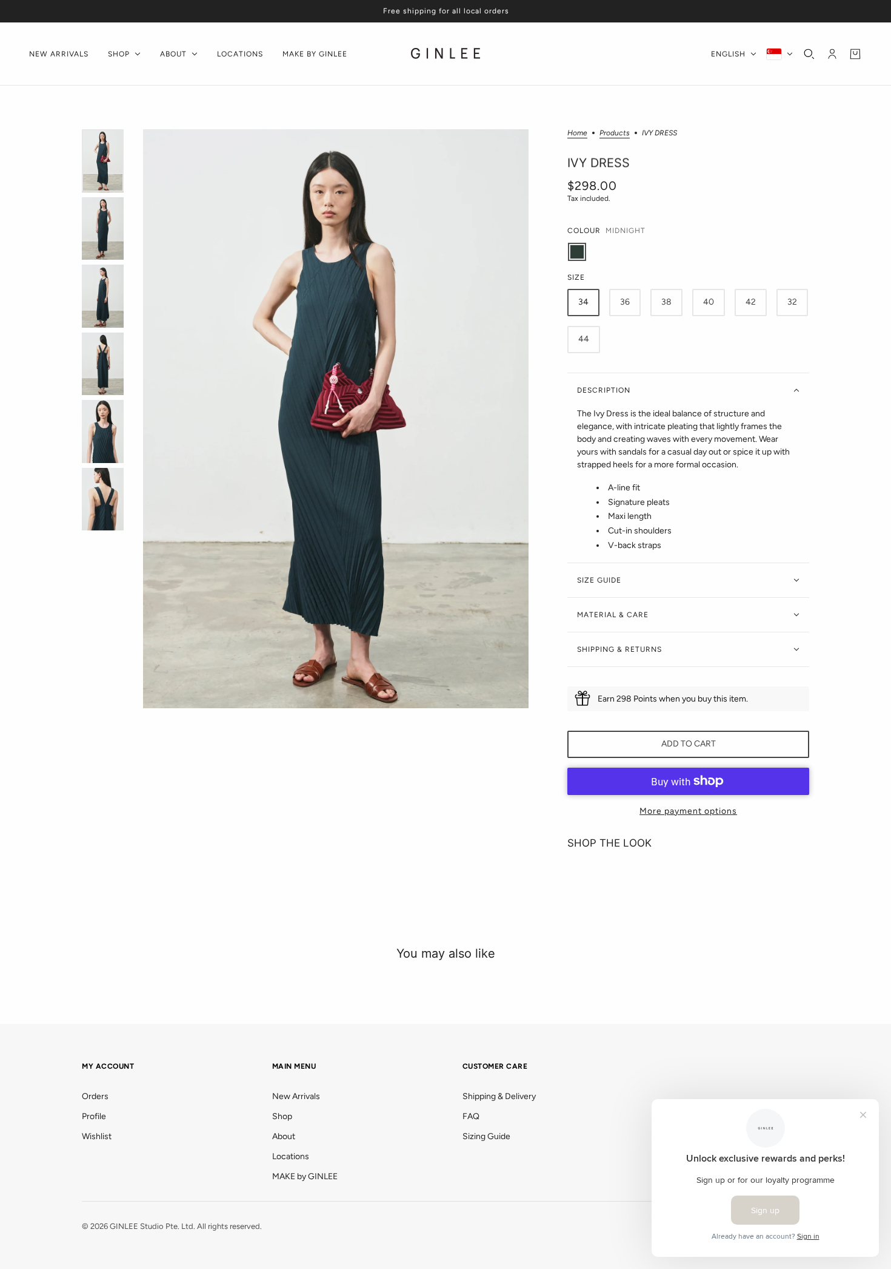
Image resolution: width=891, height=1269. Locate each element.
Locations (290, 1156)
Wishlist (97, 1136)
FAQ (470, 1116)
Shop (282, 1116)
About (283, 1136)
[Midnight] (577, 252)
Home (577, 133)
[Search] (809, 54)
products (614, 133)
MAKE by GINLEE (305, 1176)
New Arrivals (296, 1096)
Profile (94, 1116)
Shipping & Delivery (499, 1096)
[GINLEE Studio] (446, 54)
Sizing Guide (486, 1136)
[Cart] (855, 54)
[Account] (832, 54)
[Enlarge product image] (336, 418)
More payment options (688, 811)
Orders (95, 1096)
